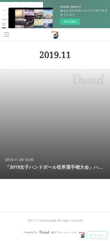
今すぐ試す (70, 21)
